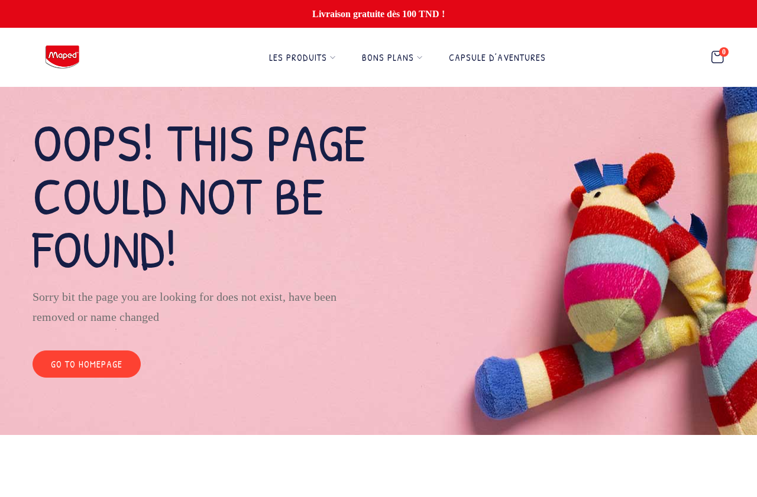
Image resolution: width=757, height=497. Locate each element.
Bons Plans (388, 57)
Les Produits (298, 57)
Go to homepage (86, 364)
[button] (717, 57)
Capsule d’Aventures (497, 57)
